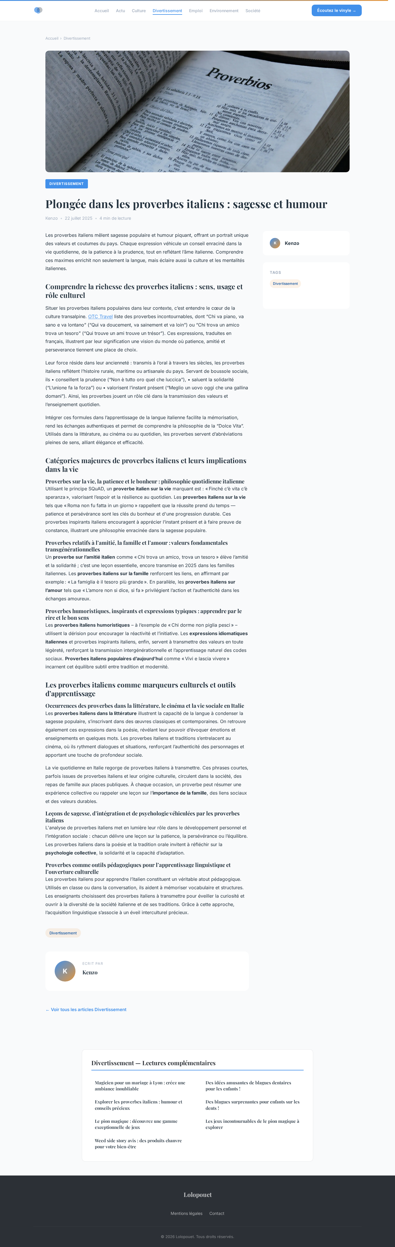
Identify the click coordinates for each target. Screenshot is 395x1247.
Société (253, 10)
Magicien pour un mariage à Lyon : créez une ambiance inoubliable (140, 1086)
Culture (139, 10)
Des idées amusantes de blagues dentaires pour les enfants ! (248, 1086)
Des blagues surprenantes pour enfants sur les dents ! (253, 1105)
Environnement (224, 10)
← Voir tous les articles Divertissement (85, 1009)
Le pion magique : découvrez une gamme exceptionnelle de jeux (136, 1124)
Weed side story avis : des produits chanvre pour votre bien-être (138, 1143)
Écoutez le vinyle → (336, 10)
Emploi (196, 10)
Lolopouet (198, 1194)
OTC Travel (100, 316)
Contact (216, 1213)
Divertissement (167, 10)
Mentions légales (186, 1213)
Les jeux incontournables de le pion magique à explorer (252, 1124)
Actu (120, 10)
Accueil (102, 10)
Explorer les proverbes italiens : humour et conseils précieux (138, 1105)
